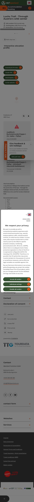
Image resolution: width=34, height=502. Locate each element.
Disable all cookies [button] (15, 289)
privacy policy (26, 219)
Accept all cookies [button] (15, 279)
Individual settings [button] (16, 284)
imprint (28, 220)
